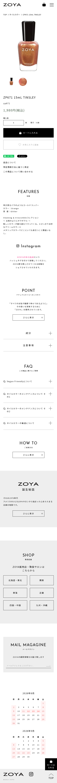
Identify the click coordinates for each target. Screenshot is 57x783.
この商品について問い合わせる (18, 171)
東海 (15, 592)
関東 (42, 580)
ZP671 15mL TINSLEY (32, 14)
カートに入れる (30, 132)
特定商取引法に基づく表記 (16, 167)
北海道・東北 (15, 580)
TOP (5, 14)
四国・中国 (15, 605)
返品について (9, 162)
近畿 (42, 592)
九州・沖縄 (41, 605)
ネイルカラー (14, 14)
